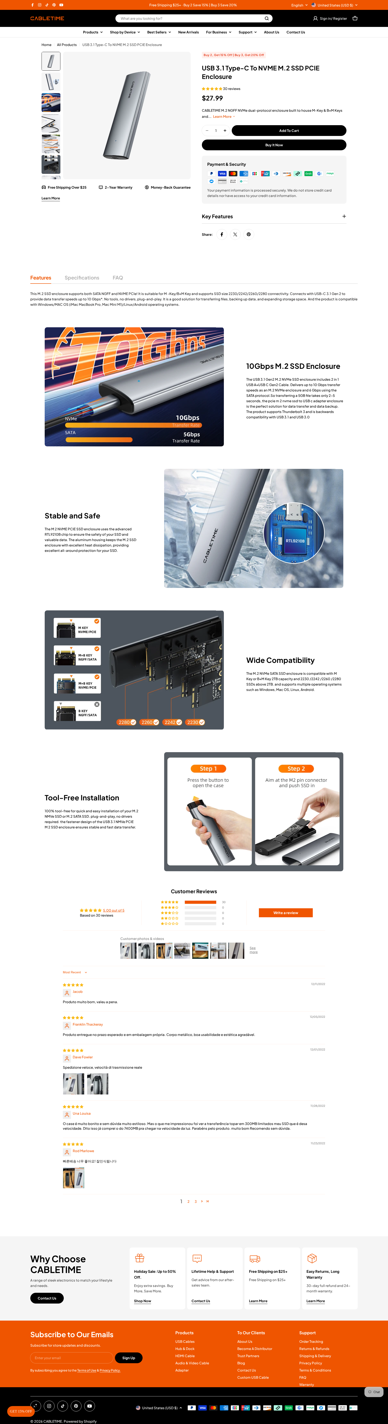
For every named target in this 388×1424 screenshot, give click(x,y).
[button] (212, 88)
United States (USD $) (335, 5)
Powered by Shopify (80, 1421)
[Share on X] (235, 234)
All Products (67, 44)
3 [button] (196, 1201)
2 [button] (188, 1201)
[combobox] (194, 18)
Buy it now (274, 145)
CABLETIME (52, 1421)
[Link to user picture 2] (97, 1084)
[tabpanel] (194, 299)
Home (46, 44)
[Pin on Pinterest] (248, 234)
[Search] (267, 18)
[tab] (40, 279)
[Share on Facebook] (221, 234)
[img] (73, 985)
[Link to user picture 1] (73, 1084)
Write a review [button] (285, 912)
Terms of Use (86, 1370)
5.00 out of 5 (113, 910)
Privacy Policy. (110, 1370)
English (297, 5)
